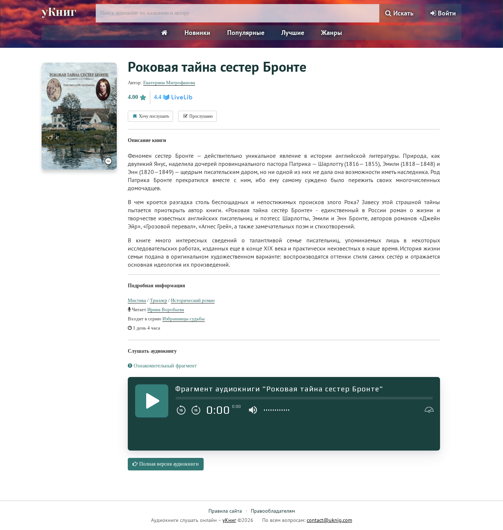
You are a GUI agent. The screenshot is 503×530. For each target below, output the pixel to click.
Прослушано (200, 116)
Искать (402, 13)
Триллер (158, 300)
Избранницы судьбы (183, 318)
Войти (446, 13)
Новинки (197, 32)
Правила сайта (225, 511)
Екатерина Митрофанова (169, 82)
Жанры (331, 32)
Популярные (245, 32)
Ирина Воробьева (165, 309)
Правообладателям (273, 511)
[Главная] (164, 32)
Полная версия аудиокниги (168, 464)
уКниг (59, 12)
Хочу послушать (153, 116)
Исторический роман (193, 300)
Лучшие (292, 32)
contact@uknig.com (329, 520)
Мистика (137, 300)
